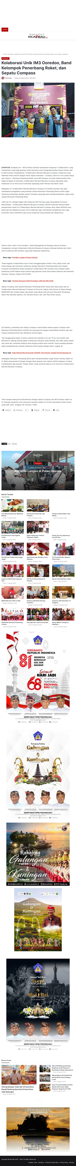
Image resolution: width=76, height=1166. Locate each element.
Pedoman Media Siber (52, 1162)
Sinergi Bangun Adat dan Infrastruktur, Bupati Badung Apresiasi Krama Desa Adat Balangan (17, 1089)
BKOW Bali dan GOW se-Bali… (11, 601)
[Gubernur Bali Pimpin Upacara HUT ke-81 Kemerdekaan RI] (12, 570)
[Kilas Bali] (38, 35)
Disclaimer (41, 1162)
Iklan (35, 1162)
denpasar (14, 444)
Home (5, 54)
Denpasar (11, 54)
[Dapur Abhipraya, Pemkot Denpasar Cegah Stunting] (38, 527)
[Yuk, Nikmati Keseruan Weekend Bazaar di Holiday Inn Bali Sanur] (12, 505)
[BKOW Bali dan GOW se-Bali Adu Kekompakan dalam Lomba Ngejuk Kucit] (12, 592)
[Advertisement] (38, 14)
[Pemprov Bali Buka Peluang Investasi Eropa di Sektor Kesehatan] (38, 592)
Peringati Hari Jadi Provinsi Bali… (38, 622)
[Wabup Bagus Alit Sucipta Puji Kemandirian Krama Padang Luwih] (44, 1078)
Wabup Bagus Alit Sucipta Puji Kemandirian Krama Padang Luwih (62, 1077)
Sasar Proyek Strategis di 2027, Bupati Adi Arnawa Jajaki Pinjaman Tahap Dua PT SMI (62, 1087)
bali (9, 444)
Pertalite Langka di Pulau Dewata (38, 471)
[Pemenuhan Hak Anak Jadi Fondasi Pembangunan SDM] (38, 505)
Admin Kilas (8, 78)
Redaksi (31, 1162)
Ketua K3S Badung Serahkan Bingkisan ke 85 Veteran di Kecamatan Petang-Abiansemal (62, 1068)
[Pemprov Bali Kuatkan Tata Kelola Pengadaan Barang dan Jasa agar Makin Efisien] (63, 505)
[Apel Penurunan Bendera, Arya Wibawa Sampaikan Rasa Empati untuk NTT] (38, 549)
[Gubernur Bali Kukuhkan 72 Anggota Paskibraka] (63, 592)
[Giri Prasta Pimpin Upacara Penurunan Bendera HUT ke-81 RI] (63, 549)
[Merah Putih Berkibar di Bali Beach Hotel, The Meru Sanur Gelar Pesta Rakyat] (63, 570)
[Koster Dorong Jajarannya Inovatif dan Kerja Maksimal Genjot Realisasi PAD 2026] (63, 527)
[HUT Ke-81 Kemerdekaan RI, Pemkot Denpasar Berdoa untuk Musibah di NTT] (38, 570)
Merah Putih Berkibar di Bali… (62, 579)
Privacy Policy (64, 1162)
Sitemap (71, 1162)
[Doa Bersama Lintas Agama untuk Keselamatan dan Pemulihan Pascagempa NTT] (12, 527)
